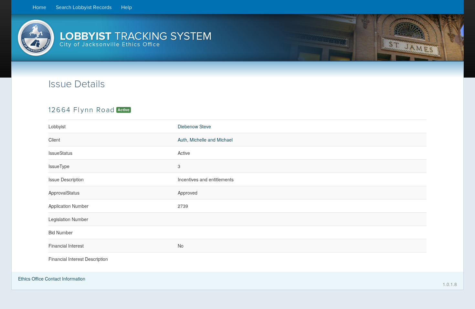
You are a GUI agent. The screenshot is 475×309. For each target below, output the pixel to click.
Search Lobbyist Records (83, 7)
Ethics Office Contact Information (51, 278)
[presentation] (237, 40)
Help (126, 7)
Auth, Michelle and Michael (205, 139)
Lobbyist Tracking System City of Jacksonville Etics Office (237, 40)
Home (39, 7)
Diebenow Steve (194, 126)
